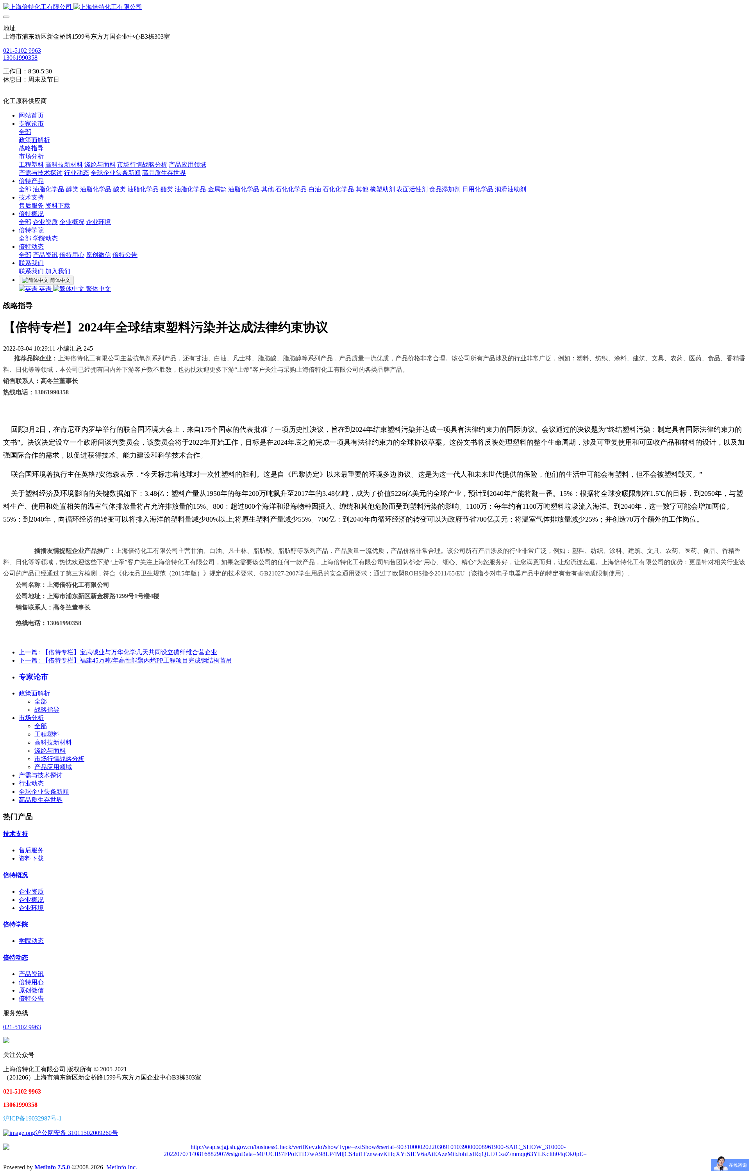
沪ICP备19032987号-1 (32, 1118)
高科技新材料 (53, 742)
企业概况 (31, 899)
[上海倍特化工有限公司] (375, 7)
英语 (45, 288)
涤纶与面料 (50, 750)
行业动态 (31, 783)
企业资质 (31, 891)
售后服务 (31, 850)
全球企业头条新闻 (44, 791)
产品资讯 (31, 974)
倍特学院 (15, 924)
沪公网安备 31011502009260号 (76, 1132)
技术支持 (15, 833)
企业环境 (31, 908)
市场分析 (31, 717)
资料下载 (31, 858)
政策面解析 (34, 693)
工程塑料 (46, 734)
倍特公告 (31, 998)
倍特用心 (31, 982)
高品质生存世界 (40, 799)
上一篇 (118, 652)
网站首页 (31, 115)
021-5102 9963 (22, 50)
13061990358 (20, 57)
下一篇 (125, 660)
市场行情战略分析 (59, 758)
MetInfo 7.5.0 (52, 1167)
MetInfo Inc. (121, 1167)
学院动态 (31, 940)
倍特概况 (15, 875)
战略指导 (46, 709)
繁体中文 (97, 288)
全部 (25, 131)
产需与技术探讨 (40, 775)
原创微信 (31, 990)
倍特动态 (15, 957)
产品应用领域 (53, 767)
